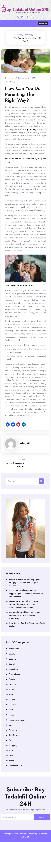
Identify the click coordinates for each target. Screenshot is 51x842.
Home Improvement (17, 720)
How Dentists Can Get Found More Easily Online (27, 625)
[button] (43, 23)
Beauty (12, 653)
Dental (12, 664)
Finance (12, 684)
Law (10, 725)
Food (11, 694)
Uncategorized (15, 765)
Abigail (25, 443)
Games (12, 699)
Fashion (12, 679)
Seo (10, 740)
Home (19, 34)
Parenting (28, 34)
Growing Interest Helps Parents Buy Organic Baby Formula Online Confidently (24, 615)
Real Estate (14, 735)
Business (12, 659)
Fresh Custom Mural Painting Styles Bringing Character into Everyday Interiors (24, 582)
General (12, 704)
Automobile (14, 648)
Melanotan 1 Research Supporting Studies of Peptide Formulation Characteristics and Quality (23, 604)
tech (11, 755)
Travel (11, 760)
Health (12, 709)
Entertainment (15, 674)
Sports (11, 750)
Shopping (13, 745)
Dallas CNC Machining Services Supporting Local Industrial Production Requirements (26, 593)
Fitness (12, 689)
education (13, 669)
